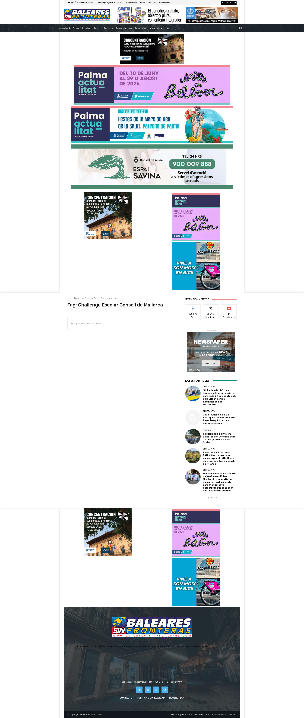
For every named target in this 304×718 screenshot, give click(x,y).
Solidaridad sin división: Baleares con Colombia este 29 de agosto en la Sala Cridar (219, 438)
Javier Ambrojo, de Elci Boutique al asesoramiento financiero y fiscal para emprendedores (219, 419)
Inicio (69, 298)
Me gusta (193, 307)
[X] (231, 3)
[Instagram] (227, 3)
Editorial (207, 430)
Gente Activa (209, 387)
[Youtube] (235, 3)
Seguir (211, 307)
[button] (240, 28)
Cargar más (210, 497)
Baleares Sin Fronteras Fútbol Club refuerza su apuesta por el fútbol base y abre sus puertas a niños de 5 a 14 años (219, 458)
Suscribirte (229, 307)
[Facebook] (223, 3)
